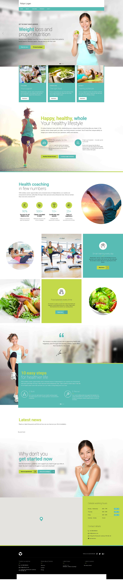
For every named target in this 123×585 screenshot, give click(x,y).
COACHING (34, 8)
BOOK (116, 508)
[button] (3, 33)
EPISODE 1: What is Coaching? (69, 566)
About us (43, 565)
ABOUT (27, 8)
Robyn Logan (25, 3)
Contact (42, 567)
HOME (21, 8)
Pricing (42, 570)
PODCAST (42, 8)
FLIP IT (48, 8)
